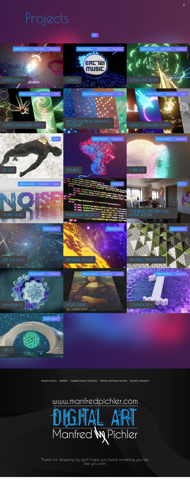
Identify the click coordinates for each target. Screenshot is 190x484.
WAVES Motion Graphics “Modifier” (88, 123)
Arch (7, 350)
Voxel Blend (76, 305)
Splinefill (72, 170)
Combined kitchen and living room (149, 213)
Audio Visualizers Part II (23, 125)
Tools (56, 94)
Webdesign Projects (82, 215)
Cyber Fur (136, 170)
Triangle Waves (79, 260)
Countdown (140, 305)
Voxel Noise (13, 215)
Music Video (39, 49)
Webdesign (117, 184)
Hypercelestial (14, 80)
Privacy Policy (49, 381)
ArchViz (182, 184)
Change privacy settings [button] (83, 381)
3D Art (8, 170)
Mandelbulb (12, 305)
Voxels (56, 184)
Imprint (63, 381)
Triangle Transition (146, 260)
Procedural (54, 49)
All (95, 35)
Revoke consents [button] (139, 381)
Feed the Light (14, 260)
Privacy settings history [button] (113, 381)
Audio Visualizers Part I (149, 125)
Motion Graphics (22, 49)
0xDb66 (72, 80)
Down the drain (143, 80)
